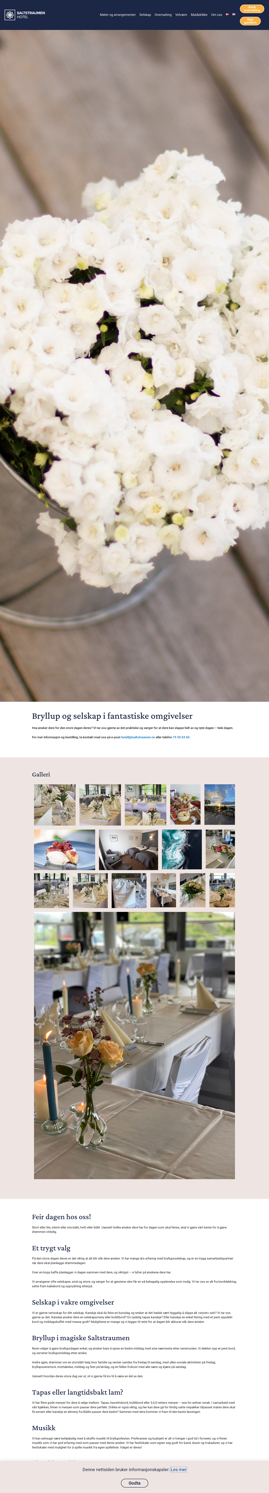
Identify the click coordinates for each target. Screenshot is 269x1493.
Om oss (216, 15)
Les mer (178, 1469)
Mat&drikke (199, 15)
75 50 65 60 (181, 737)
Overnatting (163, 15)
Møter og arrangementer (118, 15)
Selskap (145, 15)
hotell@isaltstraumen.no (138, 737)
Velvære (181, 15)
